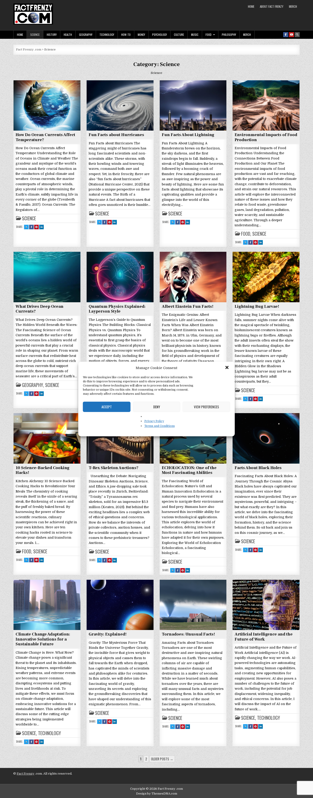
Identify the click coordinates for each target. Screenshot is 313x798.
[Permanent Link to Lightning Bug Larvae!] (266, 277)
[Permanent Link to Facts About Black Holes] (266, 438)
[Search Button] (297, 34)
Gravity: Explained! (107, 634)
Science (35, 34)
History (52, 34)
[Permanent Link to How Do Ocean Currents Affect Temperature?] (47, 105)
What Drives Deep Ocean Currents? (39, 309)
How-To (126, 34)
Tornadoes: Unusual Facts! (188, 634)
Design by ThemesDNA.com (156, 793)
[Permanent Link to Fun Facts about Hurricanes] (120, 105)
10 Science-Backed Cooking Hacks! (42, 470)
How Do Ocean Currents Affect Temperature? (45, 137)
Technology (106, 34)
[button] (227, 368)
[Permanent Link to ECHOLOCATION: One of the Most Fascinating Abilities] (193, 438)
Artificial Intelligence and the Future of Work (264, 637)
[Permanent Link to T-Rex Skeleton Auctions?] (120, 438)
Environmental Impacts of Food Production (266, 137)
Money (141, 34)
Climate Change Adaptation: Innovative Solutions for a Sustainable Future (43, 639)
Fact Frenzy (25, 773)
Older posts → (162, 758)
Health (68, 34)
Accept (107, 406)
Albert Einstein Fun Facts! (187, 306)
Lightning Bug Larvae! (257, 306)
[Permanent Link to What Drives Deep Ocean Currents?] (47, 277)
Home (251, 6)
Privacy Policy (154, 421)
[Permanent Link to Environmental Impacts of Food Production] (266, 105)
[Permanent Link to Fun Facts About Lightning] (193, 105)
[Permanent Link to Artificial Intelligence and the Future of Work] (266, 605)
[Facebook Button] (285, 34)
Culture (179, 34)
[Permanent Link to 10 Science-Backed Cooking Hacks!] (47, 438)
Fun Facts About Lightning (188, 134)
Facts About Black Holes (258, 467)
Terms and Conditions (159, 426)
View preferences (206, 406)
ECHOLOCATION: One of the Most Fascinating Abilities (189, 470)
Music (194, 34)
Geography (85, 34)
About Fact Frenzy (271, 6)
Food (208, 34)
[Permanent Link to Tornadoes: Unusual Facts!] (193, 605)
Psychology (159, 34)
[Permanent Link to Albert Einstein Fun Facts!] (193, 277)
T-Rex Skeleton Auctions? (113, 467)
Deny (156, 406)
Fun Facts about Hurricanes (116, 134)
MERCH (293, 6)
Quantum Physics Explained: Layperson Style (117, 309)
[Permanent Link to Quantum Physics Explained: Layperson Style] (120, 277)
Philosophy (229, 34)
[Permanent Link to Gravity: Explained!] (120, 605)
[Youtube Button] (291, 34)
